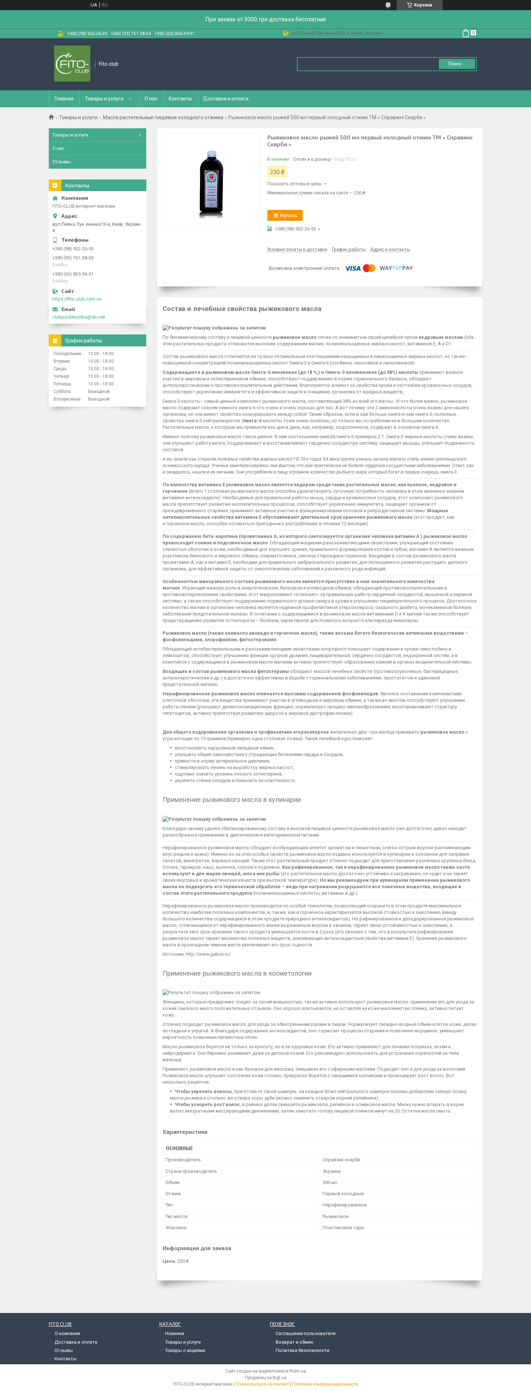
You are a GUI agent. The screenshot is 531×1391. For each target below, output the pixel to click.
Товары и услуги (104, 98)
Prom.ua (297, 1371)
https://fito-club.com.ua (77, 299)
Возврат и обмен (294, 1342)
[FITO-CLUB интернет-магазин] (72, 64)
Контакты (180, 98)
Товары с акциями (185, 1350)
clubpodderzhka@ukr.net (78, 317)
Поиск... (457, 63)
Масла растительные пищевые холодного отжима (163, 117)
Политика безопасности (302, 1350)
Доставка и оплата (226, 98)
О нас (150, 98)
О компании (67, 1333)
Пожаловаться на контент (262, 1384)
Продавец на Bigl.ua (265, 1377)
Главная (64, 98)
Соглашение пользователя (306, 1333)
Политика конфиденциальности (325, 1384)
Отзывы (61, 161)
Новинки (174, 1333)
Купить (288, 215)
